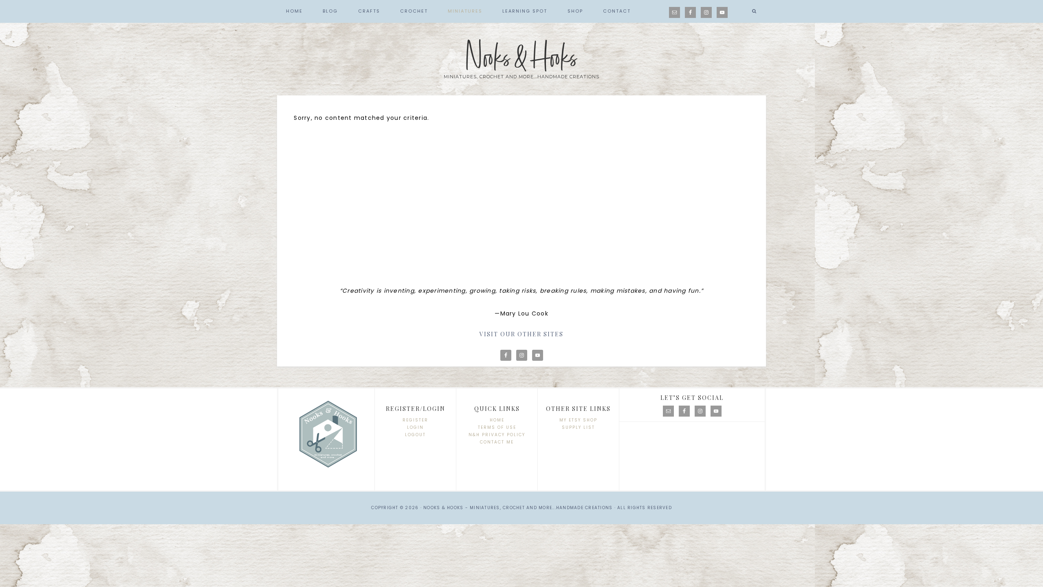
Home (497, 420)
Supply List (578, 427)
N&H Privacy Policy (497, 435)
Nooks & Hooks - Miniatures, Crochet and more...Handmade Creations (517, 508)
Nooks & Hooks (522, 58)
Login (415, 427)
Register (415, 420)
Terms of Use (497, 427)
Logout (415, 435)
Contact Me (497, 442)
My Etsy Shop (578, 420)
